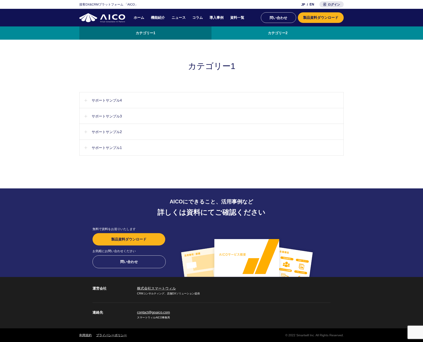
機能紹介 (158, 17)
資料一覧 (237, 17)
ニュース (179, 17)
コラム (197, 17)
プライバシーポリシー (111, 335)
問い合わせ (278, 18)
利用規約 (85, 335)
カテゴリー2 (278, 33)
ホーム (139, 17)
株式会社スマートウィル (156, 288)
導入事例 (217, 17)
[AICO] (102, 17)
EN (312, 4)
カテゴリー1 (145, 33)
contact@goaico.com (153, 312)
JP (303, 4)
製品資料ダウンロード (320, 17)
